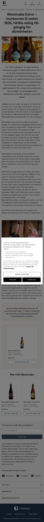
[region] (22, 261)
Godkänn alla (31, 279)
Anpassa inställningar (22, 274)
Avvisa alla (12, 279)
